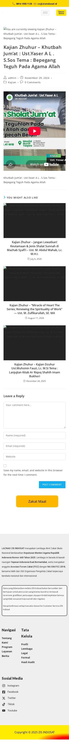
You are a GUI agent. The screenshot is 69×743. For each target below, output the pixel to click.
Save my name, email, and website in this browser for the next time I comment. (33, 472)
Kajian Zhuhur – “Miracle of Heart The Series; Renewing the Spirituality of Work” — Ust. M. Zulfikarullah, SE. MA (34, 309)
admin (12, 78)
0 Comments (33, 82)
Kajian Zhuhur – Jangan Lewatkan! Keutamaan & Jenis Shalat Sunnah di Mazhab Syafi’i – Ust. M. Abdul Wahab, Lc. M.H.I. (34, 248)
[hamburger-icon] (45, 12)
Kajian (12, 82)
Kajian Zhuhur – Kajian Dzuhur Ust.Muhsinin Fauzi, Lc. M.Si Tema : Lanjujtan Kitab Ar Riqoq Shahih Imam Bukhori (34, 370)
